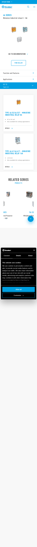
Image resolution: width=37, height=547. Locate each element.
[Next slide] (31, 219)
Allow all (19, 289)
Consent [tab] (7, 255)
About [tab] (30, 255)
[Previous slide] (6, 219)
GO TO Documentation (17, 54)
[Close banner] (34, 250)
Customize (17, 295)
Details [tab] (18, 255)
